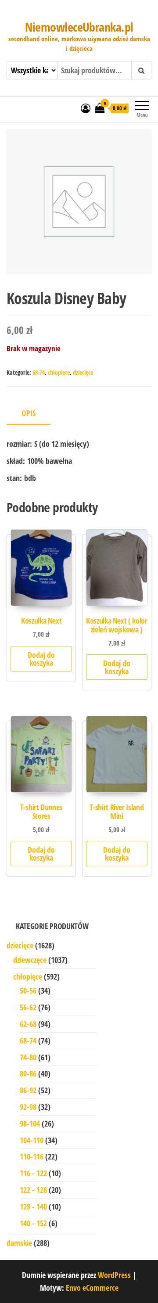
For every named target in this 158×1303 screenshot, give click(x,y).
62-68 (28, 1024)
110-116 (31, 1156)
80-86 (28, 1073)
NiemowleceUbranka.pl (79, 26)
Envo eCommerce (92, 1287)
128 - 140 (33, 1206)
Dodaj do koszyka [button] (41, 659)
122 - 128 (33, 1190)
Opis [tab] (29, 413)
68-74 (38, 372)
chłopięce (59, 372)
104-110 (31, 1140)
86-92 (28, 1090)
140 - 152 (33, 1223)
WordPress (114, 1275)
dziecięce (83, 372)
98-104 (30, 1123)
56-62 (28, 1007)
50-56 (28, 990)
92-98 (28, 1107)
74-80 (28, 1057)
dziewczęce (30, 960)
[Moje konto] (85, 108)
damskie (19, 1243)
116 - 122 (33, 1173)
